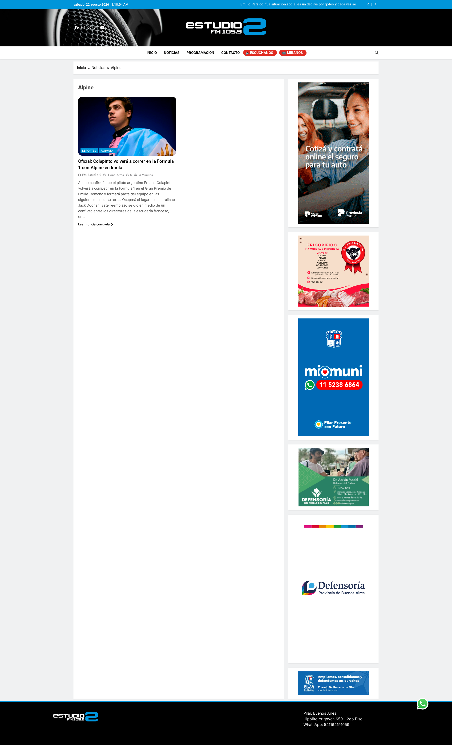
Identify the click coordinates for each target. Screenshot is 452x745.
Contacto (230, 53)
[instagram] (83, 28)
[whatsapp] (96, 28)
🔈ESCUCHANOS (259, 53)
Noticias (171, 53)
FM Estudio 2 (91, 174)
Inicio (152, 53)
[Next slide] (375, 4)
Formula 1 (108, 151)
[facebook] (76, 28)
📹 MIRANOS (292, 53)
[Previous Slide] (368, 4)
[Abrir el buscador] (377, 52)
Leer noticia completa (94, 224)
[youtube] (102, 28)
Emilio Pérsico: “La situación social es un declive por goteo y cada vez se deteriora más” (298, 4)
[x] (89, 28)
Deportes (89, 151)
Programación (200, 53)
